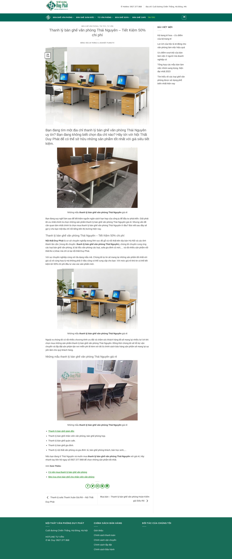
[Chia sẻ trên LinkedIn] (107, 486)
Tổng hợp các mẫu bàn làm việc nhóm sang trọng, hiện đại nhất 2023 (170, 68)
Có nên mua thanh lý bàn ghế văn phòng (67, 472)
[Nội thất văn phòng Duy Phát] (59, 6)
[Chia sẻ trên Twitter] (92, 486)
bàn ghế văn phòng (90, 26)
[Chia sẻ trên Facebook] (88, 486)
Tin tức (151, 17)
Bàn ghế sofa (122, 17)
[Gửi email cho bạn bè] (97, 486)
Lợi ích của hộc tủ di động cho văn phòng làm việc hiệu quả (171, 46)
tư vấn (110, 26)
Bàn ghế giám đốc (85, 17)
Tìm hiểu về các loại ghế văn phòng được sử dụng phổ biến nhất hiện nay (171, 80)
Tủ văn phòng (104, 17)
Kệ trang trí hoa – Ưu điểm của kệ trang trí (170, 37)
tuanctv (110, 43)
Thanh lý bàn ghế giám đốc (61, 431)
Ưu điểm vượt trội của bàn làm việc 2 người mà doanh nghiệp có (170, 56)
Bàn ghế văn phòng (62, 17)
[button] (184, 17)
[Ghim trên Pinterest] (102, 486)
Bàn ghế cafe (139, 17)
